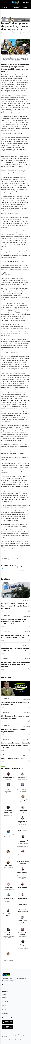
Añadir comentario (22, 567)
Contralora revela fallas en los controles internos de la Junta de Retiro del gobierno (15, 664)
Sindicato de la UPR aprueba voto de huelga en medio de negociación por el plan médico (15, 606)
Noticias (16, 7)
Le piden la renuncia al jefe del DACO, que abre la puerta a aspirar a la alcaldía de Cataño (14, 622)
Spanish (4, 994)
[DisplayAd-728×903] (15, 20)
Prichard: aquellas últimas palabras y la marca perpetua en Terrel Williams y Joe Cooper (15, 745)
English (4, 997)
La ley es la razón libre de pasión (12, 758)
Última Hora (6, 7)
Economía (25, 7)
